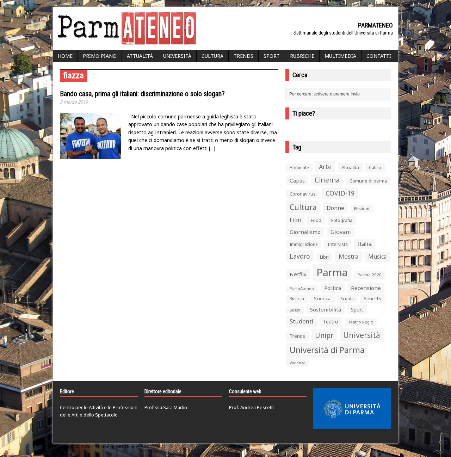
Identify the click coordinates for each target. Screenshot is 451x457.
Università (177, 56)
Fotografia (341, 220)
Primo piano (100, 56)
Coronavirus (303, 194)
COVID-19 (340, 193)
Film (295, 220)
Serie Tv (373, 298)
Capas (297, 180)
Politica (332, 287)
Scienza (322, 299)
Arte (325, 166)
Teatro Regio (360, 322)
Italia (365, 244)
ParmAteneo (302, 288)
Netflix (298, 274)
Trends (243, 56)
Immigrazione (304, 244)
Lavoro (300, 256)
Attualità (140, 56)
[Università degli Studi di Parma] (352, 408)
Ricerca (297, 299)
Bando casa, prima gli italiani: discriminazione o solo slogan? (142, 93)
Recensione (366, 287)
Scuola (347, 299)
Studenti (301, 321)
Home (65, 56)
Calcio (375, 167)
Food (316, 220)
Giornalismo (305, 231)
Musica (377, 256)
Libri (324, 257)
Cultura (212, 56)
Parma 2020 (370, 274)
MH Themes (128, 447)
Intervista (338, 244)
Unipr (324, 335)
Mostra (348, 256)
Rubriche (302, 56)
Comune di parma (368, 181)
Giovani (340, 232)
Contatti (378, 56)
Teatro (330, 321)
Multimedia (340, 56)
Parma (332, 272)
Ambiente (299, 168)
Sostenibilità (325, 309)
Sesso (295, 310)
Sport (272, 56)
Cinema (327, 180)
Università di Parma (327, 350)
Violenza (297, 362)
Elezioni (361, 208)
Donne (335, 208)
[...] (212, 148)
